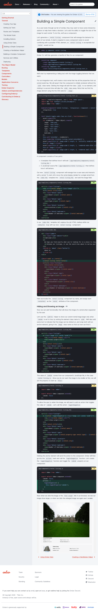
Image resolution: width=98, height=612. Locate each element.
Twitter (90, 572)
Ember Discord (75, 591)
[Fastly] (74, 608)
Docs (17, 4)
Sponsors (38, 572)
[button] (16, 13)
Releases (26, 4)
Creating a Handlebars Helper (82, 557)
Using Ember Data (46, 557)
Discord (91, 579)
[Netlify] (57, 608)
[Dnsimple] (91, 608)
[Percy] (82, 608)
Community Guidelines (42, 581)
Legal (37, 577)
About (55, 4)
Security (21, 577)
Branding (22, 581)
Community (44, 4)
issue (43, 591)
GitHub (90, 575)
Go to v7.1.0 (90, 14)
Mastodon (92, 582)
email (32, 591)
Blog (35, 4)
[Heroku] (66, 608)
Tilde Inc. (20, 595)
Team (21, 572)
